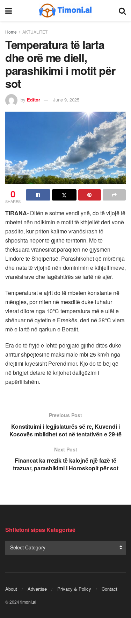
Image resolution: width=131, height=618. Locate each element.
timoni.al (28, 602)
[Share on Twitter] (64, 195)
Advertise (37, 588)
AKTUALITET (35, 32)
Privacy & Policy (74, 588)
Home (11, 32)
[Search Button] (122, 10)
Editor (33, 99)
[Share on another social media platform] (114, 195)
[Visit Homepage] (65, 10)
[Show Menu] (8, 10)
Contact (109, 588)
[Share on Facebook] (38, 195)
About (11, 588)
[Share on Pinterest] (89, 195)
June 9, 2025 (66, 99)
